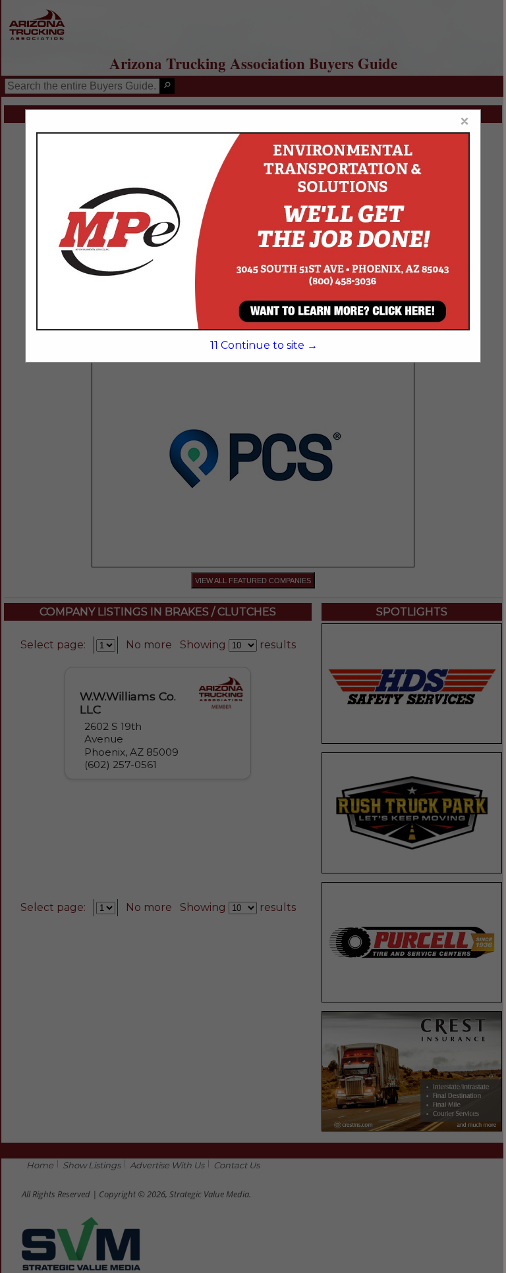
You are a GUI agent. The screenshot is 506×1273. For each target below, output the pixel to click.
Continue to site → (264, 345)
